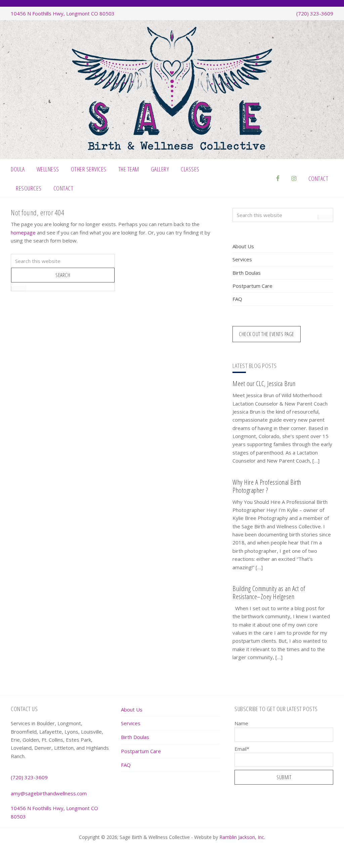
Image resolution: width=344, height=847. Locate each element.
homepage (23, 232)
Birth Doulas (246, 272)
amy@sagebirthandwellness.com (49, 793)
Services (242, 259)
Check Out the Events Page (266, 334)
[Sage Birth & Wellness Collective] (172, 148)
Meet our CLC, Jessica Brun (263, 383)
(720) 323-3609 (314, 13)
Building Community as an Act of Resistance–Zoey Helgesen (268, 592)
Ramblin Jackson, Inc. (242, 837)
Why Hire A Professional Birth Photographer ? (266, 486)
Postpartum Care (252, 285)
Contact (318, 178)
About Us (243, 246)
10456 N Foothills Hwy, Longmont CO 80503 (63, 13)
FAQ (237, 299)
